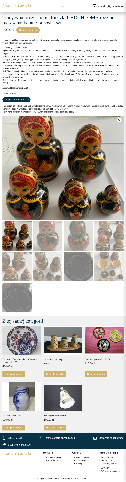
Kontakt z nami (54, 461)
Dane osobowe (82, 458)
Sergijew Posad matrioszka (14, 109)
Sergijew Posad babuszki (111, 106)
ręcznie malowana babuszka (86, 106)
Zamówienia (81, 461)
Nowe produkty (54, 458)
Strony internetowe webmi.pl (77, 479)
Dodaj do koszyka (28, 30)
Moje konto (118, 6)
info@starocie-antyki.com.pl (111, 471)
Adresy (79, 464)
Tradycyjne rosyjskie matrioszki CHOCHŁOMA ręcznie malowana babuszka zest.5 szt (39, 112)
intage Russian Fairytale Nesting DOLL (34, 106)
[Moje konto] (109, 6)
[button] (63, 6)
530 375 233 (104, 468)
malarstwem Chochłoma (62, 106)
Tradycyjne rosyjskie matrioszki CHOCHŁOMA (47, 109)
